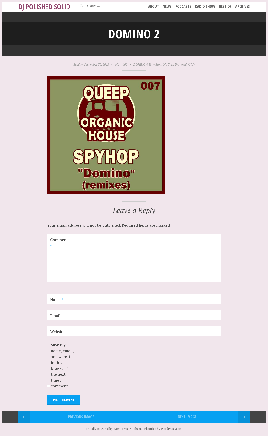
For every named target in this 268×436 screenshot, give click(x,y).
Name (56, 299)
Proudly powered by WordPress (107, 429)
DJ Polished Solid (44, 7)
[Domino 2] (106, 192)
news (167, 6)
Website (57, 331)
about (153, 6)
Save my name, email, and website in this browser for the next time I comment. (62, 365)
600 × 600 (121, 64)
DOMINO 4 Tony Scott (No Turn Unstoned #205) (164, 64)
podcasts (183, 6)
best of (225, 6)
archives (242, 6)
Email (56, 315)
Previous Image (81, 416)
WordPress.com (171, 429)
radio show (205, 6)
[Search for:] (103, 6)
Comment (59, 242)
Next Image (187, 416)
